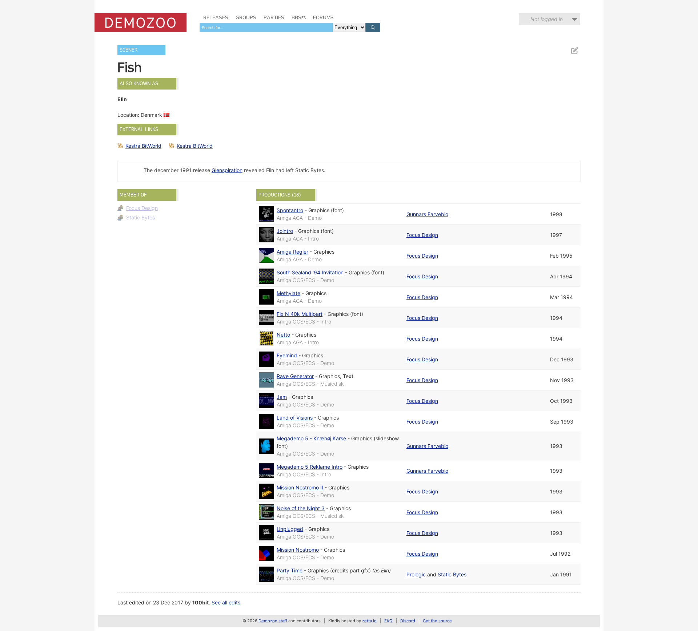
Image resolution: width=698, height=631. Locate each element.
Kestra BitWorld (143, 146)
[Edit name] (574, 50)
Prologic (416, 574)
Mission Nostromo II (300, 487)
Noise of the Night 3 (301, 508)
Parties (274, 17)
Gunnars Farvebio (427, 214)
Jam (282, 397)
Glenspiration (227, 170)
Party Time (289, 570)
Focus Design (142, 208)
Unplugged (290, 529)
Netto (283, 335)
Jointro (285, 231)
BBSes (299, 17)
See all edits (226, 602)
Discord (407, 620)
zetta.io (369, 620)
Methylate (288, 293)
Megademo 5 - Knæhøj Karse (311, 438)
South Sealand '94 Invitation (310, 272)
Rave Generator (295, 376)
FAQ (388, 620)
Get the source (437, 620)
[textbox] (266, 27)
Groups (246, 17)
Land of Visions (295, 417)
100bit (200, 602)
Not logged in (546, 19)
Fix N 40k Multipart (299, 314)
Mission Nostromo (298, 550)
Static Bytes (140, 217)
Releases (215, 17)
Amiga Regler (292, 252)
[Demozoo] (140, 22)
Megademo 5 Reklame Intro (309, 467)
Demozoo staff (272, 620)
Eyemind (287, 355)
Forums (323, 17)
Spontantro (290, 210)
